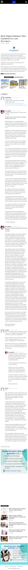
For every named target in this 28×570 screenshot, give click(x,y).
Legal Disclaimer (13, 566)
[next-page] (15, 90)
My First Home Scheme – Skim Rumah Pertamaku (22, 87)
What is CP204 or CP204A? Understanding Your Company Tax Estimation (17, 517)
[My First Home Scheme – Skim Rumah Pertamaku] (23, 82)
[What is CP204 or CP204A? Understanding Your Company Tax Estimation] (4, 517)
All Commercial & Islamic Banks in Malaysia (13, 87)
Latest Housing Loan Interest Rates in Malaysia (4, 87)
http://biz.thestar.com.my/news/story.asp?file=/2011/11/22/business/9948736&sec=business (16, 105)
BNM (14, 73)
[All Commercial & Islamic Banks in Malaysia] (14, 82)
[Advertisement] (14, 18)
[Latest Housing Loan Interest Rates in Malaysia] (5, 82)
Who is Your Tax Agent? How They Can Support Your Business (17, 530)
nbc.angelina (11, 352)
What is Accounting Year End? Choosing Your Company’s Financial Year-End (17, 524)
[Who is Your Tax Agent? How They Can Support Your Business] (4, 532)
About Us (7, 566)
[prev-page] (13, 90)
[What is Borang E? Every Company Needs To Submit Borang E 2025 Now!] (4, 510)
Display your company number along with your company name (18, 537)
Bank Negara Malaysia (8, 73)
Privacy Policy (20, 566)
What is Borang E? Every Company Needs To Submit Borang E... (17, 509)
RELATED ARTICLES (8, 77)
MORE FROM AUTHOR (19, 77)
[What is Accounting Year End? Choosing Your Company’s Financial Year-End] (4, 524)
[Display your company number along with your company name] (4, 538)
